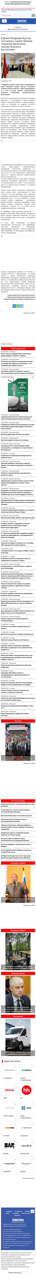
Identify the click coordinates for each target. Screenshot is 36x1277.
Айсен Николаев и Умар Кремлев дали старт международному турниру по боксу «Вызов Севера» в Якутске (17, 657)
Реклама (16, 1213)
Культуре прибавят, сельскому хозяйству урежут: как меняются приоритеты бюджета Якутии (16, 465)
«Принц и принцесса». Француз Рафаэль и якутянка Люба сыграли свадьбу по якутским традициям (17, 827)
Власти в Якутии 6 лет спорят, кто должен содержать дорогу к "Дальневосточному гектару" (15, 586)
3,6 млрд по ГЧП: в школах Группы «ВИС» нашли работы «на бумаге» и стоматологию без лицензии (17, 448)
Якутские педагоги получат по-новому (14, 440)
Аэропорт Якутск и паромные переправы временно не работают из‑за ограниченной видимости (16, 648)
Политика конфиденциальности (12, 1229)
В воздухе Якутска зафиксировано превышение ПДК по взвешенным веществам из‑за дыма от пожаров (18, 502)
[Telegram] (21, 306)
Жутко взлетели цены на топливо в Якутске (16, 816)
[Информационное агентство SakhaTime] (21, 21)
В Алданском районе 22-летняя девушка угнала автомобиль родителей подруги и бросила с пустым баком (18, 426)
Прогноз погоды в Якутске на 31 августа (15, 640)
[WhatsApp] (18, 306)
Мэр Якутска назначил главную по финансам (17, 634)
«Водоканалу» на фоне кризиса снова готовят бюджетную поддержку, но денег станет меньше (17, 483)
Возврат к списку (7, 344)
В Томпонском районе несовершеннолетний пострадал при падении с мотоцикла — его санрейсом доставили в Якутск (17, 363)
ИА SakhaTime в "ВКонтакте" (19, 29)
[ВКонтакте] (14, 306)
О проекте (18, 1211)
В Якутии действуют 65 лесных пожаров (15, 434)
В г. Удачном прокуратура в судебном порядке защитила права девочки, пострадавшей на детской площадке (17, 535)
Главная (9, 1211)
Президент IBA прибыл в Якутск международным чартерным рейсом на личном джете (15, 675)
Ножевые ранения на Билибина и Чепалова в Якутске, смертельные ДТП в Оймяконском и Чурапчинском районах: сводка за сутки (17, 576)
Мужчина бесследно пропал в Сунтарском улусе (18, 518)
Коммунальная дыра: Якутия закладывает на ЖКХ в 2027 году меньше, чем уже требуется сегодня (17, 603)
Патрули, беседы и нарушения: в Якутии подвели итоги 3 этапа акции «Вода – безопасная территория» (15, 525)
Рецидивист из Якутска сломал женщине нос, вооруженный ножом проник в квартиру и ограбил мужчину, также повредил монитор (17, 492)
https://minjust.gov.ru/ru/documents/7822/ (13, 1265)
